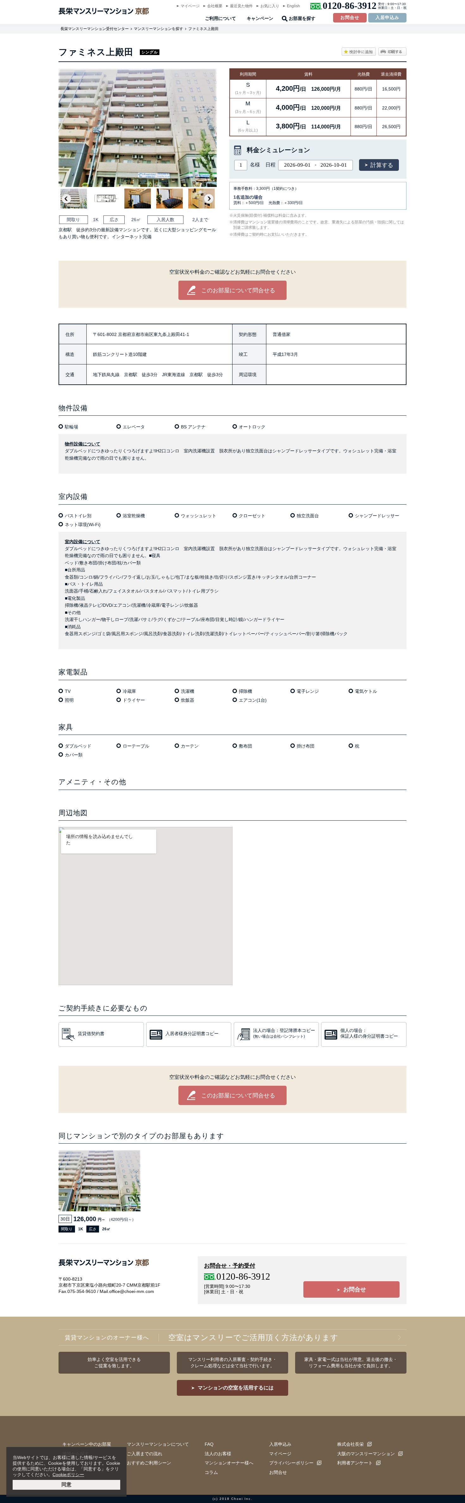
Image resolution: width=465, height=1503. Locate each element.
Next (209, 198)
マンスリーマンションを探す (158, 29)
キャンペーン (260, 18)
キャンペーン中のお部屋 (86, 1444)
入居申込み (387, 17)
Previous (66, 198)
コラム (211, 1472)
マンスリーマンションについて (158, 1444)
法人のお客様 (218, 1453)
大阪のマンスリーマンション (366, 1453)
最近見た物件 (241, 6)
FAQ (209, 1444)
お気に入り (269, 6)
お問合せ (349, 17)
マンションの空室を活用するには (236, 1387)
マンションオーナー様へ (229, 1462)
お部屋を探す (302, 18)
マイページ (190, 6)
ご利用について (220, 18)
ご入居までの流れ (144, 1453)
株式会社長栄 (350, 1444)
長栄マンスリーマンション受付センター (94, 29)
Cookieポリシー (68, 1474)
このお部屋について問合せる (238, 290)
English (293, 6)
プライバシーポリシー (291, 1462)
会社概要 (214, 6)
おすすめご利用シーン (149, 1462)
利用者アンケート (355, 1462)
